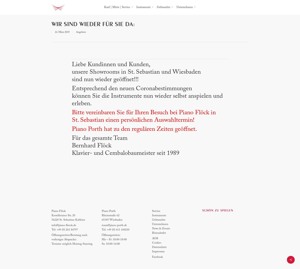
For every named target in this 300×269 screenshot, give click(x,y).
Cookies (156, 243)
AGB (155, 238)
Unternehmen (160, 224)
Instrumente (159, 215)
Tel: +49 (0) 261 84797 (65, 229)
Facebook (157, 257)
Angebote (81, 32)
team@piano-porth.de (114, 225)
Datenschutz (159, 247)
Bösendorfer (159, 233)
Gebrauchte (158, 220)
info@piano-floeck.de (64, 225)
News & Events (161, 228)
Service (156, 211)
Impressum (158, 251)
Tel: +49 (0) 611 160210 (115, 229)
